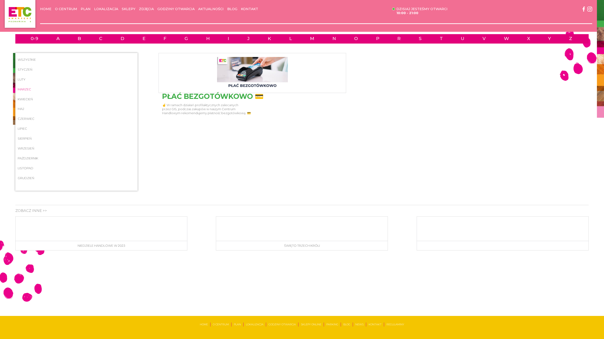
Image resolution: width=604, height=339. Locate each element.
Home (45, 9)
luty (21, 79)
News (359, 324)
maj (21, 109)
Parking (332, 324)
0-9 (34, 38)
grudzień (26, 178)
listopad (25, 168)
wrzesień (26, 148)
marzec (24, 89)
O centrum (66, 9)
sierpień (25, 138)
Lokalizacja (106, 9)
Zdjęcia (146, 9)
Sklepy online (311, 324)
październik (28, 158)
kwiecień (25, 99)
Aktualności (211, 9)
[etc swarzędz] (20, 14)
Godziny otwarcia (176, 9)
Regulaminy (395, 324)
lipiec (22, 128)
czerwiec (26, 119)
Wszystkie (27, 59)
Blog (232, 9)
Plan (86, 9)
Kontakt (249, 9)
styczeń (25, 69)
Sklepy (128, 9)
